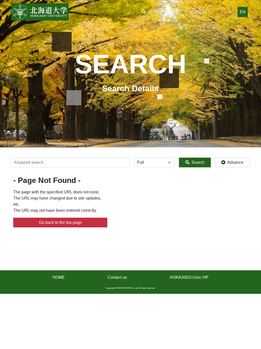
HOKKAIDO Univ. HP (189, 277)
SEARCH (156, 12)
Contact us (117, 277)
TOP (178, 12)
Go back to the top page (60, 222)
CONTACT (200, 12)
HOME (59, 277)
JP (230, 12)
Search (197, 162)
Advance (235, 162)
